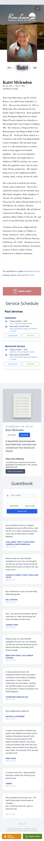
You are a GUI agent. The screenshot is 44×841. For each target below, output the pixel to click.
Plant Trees (30, 336)
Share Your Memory (15, 471)
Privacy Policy (15, 831)
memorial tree (31, 271)
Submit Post (22, 511)
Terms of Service (28, 831)
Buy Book (24, 435)
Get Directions (13, 336)
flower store (29, 274)
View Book (11, 435)
